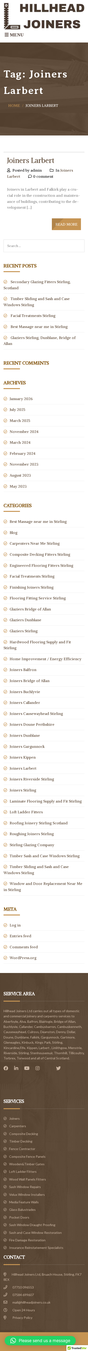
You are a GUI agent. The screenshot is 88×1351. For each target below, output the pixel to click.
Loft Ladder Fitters (26, 812)
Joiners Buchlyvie (25, 691)
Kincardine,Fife (14, 1048)
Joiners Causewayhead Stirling (36, 713)
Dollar (71, 1032)
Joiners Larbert (30, 160)
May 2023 (18, 486)
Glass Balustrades (22, 1210)
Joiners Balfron (23, 669)
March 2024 (20, 442)
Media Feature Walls (24, 1202)
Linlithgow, (60, 1048)
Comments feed (24, 947)
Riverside (10, 1053)
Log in (15, 925)
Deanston (47, 1032)
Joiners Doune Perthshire (32, 724)
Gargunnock (50, 1037)
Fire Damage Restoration (27, 1240)
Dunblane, (22, 1037)
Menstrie (75, 1048)
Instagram (38, 1068)
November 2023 (24, 464)
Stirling (24, 1053)
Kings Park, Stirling (48, 1042)
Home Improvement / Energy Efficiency (45, 658)
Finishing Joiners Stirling (32, 587)
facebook (7, 1068)
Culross (33, 1032)
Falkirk (34, 1037)
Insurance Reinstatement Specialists (36, 1248)
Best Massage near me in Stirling (39, 326)
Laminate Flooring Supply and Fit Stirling (46, 801)
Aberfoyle (11, 1021)
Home (14, 105)
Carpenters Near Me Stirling (35, 543)
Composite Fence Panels (27, 1156)
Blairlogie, (46, 1021)
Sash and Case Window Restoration (35, 1233)
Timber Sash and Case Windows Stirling (45, 855)
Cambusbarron (45, 1027)
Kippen (32, 1048)
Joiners (14, 1118)
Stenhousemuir (41, 1053)
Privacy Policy (22, 1318)
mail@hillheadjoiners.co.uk (31, 1302)
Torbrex (9, 1058)
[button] (40, 1340)
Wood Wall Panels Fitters (27, 1179)
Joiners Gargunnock (27, 746)
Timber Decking (20, 1141)
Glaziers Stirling (24, 631)
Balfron (32, 1021)
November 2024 (24, 431)
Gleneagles (12, 1042)
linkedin (17, 1068)
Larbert (44, 1048)
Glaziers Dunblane (25, 620)
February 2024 (22, 453)
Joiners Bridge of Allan (30, 680)
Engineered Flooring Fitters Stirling (41, 565)
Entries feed (20, 936)
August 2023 (20, 475)
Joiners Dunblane (25, 735)
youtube (28, 1068)
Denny (60, 1032)
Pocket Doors (19, 1217)
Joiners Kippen (23, 757)
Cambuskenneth (69, 1027)
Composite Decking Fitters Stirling (40, 554)
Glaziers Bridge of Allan (30, 609)
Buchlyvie (11, 1027)
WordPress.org (23, 957)
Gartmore (67, 1037)
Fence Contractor (22, 1149)
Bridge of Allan (64, 1021)
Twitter (59, 1068)
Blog (13, 532)
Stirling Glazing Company (32, 844)
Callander (26, 1027)
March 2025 (20, 420)
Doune (8, 1037)
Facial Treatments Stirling (33, 315)
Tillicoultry (76, 1053)
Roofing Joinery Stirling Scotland (39, 823)
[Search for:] (44, 242)
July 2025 (17, 409)
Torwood (23, 1058)
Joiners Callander (25, 702)
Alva (22, 1021)
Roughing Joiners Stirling (32, 833)
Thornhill (60, 1053)
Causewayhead (15, 1032)
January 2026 (21, 398)
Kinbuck (28, 1042)
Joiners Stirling (23, 790)
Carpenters (17, 1126)
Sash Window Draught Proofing (32, 1225)
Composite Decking (23, 1134)
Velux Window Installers (27, 1195)
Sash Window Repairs (25, 1187)
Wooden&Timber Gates (27, 1164)
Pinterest (49, 1068)
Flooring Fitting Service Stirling (38, 598)
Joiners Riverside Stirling (32, 779)
